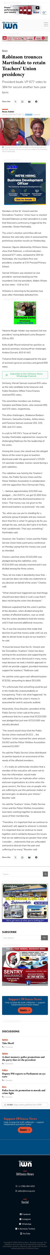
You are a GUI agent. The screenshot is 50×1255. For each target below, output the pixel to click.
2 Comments (8, 1064)
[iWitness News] (25, 1163)
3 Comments (8, 1047)
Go (44, 937)
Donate (23, 1010)
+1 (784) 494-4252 (26, 1186)
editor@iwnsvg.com (26, 1191)
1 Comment (8, 1080)
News (5, 51)
